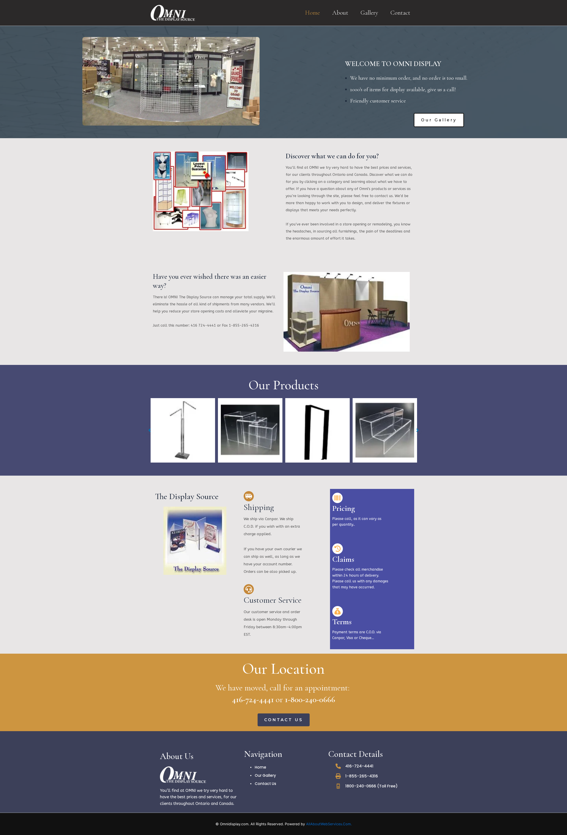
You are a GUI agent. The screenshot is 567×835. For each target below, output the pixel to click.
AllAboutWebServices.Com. (329, 824)
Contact (400, 12)
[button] (439, 120)
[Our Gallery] (263, 775)
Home (312, 12)
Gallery (369, 12)
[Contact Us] (263, 784)
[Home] (258, 767)
